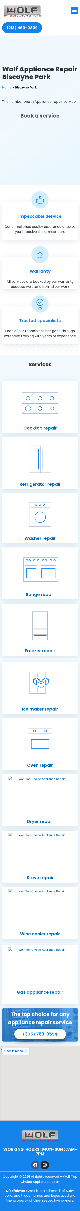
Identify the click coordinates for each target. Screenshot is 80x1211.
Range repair (40, 594)
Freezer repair (40, 651)
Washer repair (40, 538)
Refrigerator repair (40, 484)
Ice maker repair (40, 709)
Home (7, 87)
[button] (74, 10)
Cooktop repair (40, 428)
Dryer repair (40, 821)
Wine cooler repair (40, 934)
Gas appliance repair (40, 992)
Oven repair (40, 765)
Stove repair (40, 878)
